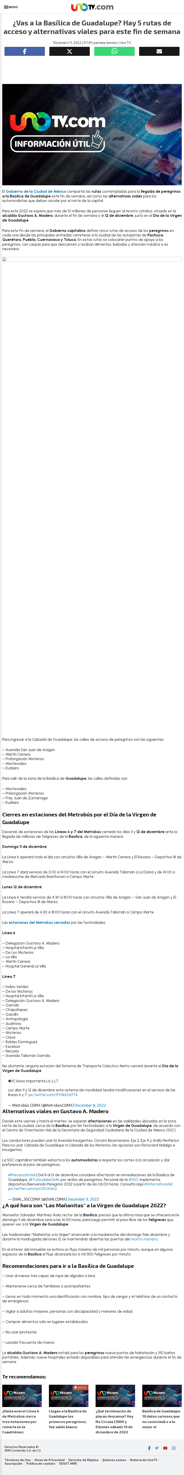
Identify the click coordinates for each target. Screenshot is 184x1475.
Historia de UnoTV (144, 1460)
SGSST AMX (68, 1463)
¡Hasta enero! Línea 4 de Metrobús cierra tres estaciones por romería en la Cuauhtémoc (20, 1421)
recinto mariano (144, 1239)
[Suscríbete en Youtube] (165, 1448)
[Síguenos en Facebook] (149, 1448)
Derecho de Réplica (83, 1460)
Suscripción (13, 1463)
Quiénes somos (114, 1460)
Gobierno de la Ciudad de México (36, 191)
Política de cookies (40, 1463)
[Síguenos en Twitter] (157, 1448)
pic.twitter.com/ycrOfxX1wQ (32, 1188)
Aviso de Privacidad (50, 1460)
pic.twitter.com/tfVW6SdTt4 (53, 1094)
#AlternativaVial (158, 1184)
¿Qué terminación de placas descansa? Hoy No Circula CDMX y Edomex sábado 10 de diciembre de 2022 (115, 1421)
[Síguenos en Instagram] (174, 1448)
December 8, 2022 (90, 1105)
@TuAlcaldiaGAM (44, 1179)
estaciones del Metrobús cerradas (39, 922)
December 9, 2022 (83, 1199)
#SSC (134, 1179)
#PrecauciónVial (21, 1175)
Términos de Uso (17, 1460)
